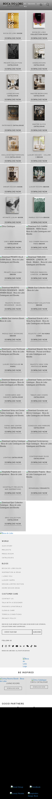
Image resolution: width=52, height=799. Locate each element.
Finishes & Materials (12, 606)
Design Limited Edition (13, 584)
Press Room (8, 554)
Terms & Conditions (12, 614)
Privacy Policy (9, 618)
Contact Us (8, 599)
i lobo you (7, 576)
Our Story (7, 546)
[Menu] (41, 4)
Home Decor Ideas (11, 588)
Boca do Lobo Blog (11, 568)
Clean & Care (8, 610)
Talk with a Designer (12, 602)
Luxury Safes (8, 580)
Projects (6, 550)
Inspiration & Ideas (11, 572)
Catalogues (8, 558)
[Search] (47, 4)
